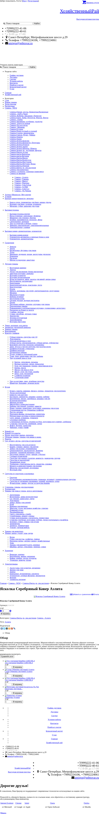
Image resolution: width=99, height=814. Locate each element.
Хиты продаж (10, 104)
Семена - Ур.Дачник (22, 191)
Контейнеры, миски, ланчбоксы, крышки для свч (30, 399)
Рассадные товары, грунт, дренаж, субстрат (27, 454)
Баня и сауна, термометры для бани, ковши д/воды (30, 202)
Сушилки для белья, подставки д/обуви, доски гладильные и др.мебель (39, 520)
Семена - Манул (21, 181)
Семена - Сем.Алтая (22, 185)
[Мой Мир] (7, 628)
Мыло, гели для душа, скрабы (26, 372)
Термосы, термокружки (19, 526)
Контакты (14, 83)
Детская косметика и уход (20, 341)
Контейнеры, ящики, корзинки (22, 556)
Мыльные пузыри (17, 295)
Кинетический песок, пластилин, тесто (26, 285)
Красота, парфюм (12, 333)
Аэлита (8, 622)
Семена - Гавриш (21, 179)
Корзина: (92, 3)
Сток (7, 100)
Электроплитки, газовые (20, 227)
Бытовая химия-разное (19, 235)
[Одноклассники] (9, 628)
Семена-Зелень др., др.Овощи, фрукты (25, 150)
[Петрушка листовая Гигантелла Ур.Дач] (22, 687)
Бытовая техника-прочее (20, 214)
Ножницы (14, 256)
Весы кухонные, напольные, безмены (25, 216)
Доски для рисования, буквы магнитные (26, 272)
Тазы (12, 543)
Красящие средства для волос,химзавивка (27, 345)
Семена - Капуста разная (20, 123)
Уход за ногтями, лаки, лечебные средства (27, 381)
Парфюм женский (17, 350)
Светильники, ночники (19, 222)
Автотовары (15, 495)
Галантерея (9, 243)
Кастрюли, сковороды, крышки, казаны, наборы (29, 397)
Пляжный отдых (16, 510)
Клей (12, 504)
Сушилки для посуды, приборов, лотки (26, 424)
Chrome (18, 803)
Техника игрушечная (18, 318)
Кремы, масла (20, 368)
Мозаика (13, 293)
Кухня (7, 387)
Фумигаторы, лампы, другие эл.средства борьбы (30, 483)
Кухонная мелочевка (18, 400)
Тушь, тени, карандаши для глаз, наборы (26, 356)
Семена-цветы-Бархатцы (20, 154)
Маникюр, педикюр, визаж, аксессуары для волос (30, 254)
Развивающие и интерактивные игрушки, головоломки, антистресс (38, 308)
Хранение (9, 551)
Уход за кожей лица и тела (20, 358)
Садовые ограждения (18, 456)
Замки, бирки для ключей (20, 502)
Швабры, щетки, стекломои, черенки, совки (28, 547)
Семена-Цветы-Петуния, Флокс (23, 164)
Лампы (12, 572)
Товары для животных (14, 531)
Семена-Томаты (16, 137)
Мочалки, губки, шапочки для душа (24, 206)
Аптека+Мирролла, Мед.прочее (18, 195)
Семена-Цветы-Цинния (19, 166)
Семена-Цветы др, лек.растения (23, 168)
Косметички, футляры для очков (23, 250)
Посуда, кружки (16, 412)
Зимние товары (11, 329)
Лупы (12, 252)
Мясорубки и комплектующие (22, 404)
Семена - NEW (11, 108)
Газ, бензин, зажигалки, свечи (22, 499)
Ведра (12, 537)
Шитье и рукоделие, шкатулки (22, 260)
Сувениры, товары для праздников (19, 487)
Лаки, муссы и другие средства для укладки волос (30, 347)
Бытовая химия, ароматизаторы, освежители (23, 231)
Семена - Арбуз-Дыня (19, 114)
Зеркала (13, 247)
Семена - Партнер (21, 183)
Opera (52, 803)
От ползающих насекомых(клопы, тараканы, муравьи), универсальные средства (43, 479)
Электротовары (11, 564)
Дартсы (13, 270)
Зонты (12, 248)
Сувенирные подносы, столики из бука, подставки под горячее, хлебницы (40, 422)
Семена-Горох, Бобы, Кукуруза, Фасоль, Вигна (29, 118)
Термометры (15, 524)
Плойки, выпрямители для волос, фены (26, 220)
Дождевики (14, 501)
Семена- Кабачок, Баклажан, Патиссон (26, 116)
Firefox (86, 803)
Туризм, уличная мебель (19, 527)
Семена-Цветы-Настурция (20, 162)
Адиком (8, 197)
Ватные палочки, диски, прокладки (29, 364)
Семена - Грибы (16, 120)
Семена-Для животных (19, 170)
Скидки (13, 79)
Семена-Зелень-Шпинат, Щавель (23, 148)
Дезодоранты (15, 339)
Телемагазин (10, 489)
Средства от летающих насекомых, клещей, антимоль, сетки (34, 481)
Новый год (9, 431)
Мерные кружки (16, 402)
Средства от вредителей (19, 460)
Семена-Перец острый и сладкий (23, 131)
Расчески (13, 258)
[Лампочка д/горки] (13, 695)
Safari (27, 803)
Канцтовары (15, 283)
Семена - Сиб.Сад (21, 189)
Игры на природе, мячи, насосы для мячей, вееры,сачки (33, 279)
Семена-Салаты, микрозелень (22, 133)
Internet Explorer (6, 803)
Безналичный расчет (18, 87)
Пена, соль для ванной (23, 374)
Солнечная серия (21, 377)
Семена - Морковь (17, 127)
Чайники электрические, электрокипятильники (29, 225)
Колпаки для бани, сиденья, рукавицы (25, 204)
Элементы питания (17, 579)
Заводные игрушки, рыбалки (22, 273)
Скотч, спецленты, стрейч (20, 514)
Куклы (12, 289)
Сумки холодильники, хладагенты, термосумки (29, 518)
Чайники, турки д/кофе (19, 427)
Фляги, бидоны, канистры (20, 425)
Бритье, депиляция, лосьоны (26, 362)
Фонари (13, 577)
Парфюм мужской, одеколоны (22, 349)
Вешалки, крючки (17, 554)
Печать (96, 594)
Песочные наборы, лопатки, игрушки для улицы (30, 304)
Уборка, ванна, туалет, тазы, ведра (19, 533)
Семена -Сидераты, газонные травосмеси (27, 172)
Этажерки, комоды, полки (20, 560)
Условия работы (16, 81)
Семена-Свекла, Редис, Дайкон (22, 135)
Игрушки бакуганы (18, 322)
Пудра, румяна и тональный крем (23, 354)
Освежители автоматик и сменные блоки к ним (29, 237)
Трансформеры (16, 320)
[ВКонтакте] (1, 628)
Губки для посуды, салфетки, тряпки (25, 539)
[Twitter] (4, 628)
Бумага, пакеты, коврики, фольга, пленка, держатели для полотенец (38, 391)
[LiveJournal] (14, 628)
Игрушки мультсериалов (20, 277)
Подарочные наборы (18, 352)
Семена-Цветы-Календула (20, 160)
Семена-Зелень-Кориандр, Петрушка (25, 143)
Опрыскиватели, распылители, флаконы (26, 451)
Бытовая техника (12, 210)
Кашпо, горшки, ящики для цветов (24, 447)
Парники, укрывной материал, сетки (25, 452)
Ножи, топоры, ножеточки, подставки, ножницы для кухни (34, 408)
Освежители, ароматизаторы (21, 239)
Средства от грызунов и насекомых (19, 474)
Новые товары (11, 102)
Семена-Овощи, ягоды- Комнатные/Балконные (29, 112)
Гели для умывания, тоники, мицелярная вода (33, 366)
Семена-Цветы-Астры (19, 152)
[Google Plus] (12, 628)
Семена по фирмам (17, 173)
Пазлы (12, 302)
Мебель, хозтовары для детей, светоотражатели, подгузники (34, 291)
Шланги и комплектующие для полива (26, 466)
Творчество (14, 316)
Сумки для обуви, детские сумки (23, 314)
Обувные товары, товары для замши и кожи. (23, 437)
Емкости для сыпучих (19, 395)
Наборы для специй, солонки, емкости (25, 406)
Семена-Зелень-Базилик (19, 141)
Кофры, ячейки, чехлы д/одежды (23, 558)
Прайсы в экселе (16, 85)
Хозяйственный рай (13, 95)
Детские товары (11, 264)
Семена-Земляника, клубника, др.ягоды (26, 121)
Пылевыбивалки (16, 512)
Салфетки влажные (22, 375)
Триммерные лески (17, 462)
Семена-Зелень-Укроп (19, 147)
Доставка (13, 77)
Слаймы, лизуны (17, 312)
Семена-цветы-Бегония (19, 156)
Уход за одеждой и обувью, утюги (23, 223)
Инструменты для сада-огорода (22, 445)
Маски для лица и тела (23, 370)
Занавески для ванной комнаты (18, 327)
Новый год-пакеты (12, 433)
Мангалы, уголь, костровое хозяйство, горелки (29, 508)
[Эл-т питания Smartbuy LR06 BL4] (20, 678)
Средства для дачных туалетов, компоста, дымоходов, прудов (35, 458)
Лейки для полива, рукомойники (23, 449)
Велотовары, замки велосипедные (24, 497)
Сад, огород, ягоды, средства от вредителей (23, 441)
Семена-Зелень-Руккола (19, 145)
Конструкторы (16, 287)
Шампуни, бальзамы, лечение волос (24, 383)
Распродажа (10, 106)
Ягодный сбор (15, 470)
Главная (8, 93)
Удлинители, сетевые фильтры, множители (27, 576)
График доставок (17, 75)
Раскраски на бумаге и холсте (22, 310)
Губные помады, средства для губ (23, 337)
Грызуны (13, 477)
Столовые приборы (18, 420)
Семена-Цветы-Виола (19, 158)
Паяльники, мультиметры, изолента (24, 574)
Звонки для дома (16, 570)
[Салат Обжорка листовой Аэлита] (19, 669)
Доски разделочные (18, 393)
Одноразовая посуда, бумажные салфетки (27, 410)
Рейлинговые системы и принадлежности (27, 416)
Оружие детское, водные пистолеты (24, 300)
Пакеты (8, 439)
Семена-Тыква (16, 139)
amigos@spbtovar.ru (20, 43)
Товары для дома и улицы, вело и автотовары (23, 491)
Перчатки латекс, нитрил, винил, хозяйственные (30, 541)
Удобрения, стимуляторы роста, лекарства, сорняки (31, 464)
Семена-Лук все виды (19, 125)
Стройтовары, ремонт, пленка (22, 516)
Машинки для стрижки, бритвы (23, 218)
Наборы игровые (17, 297)
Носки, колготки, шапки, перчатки (19, 435)
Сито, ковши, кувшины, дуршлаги (24, 418)
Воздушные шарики (18, 268)
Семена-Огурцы (16, 129)
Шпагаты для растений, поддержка (24, 468)
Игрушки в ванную (18, 275)
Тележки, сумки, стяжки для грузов (24, 522)
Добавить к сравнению (81, 594)
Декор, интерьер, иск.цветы (16, 325)
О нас (12, 89)
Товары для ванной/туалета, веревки (25, 545)
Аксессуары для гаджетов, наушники (25, 568)
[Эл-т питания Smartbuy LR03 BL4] (20, 661)
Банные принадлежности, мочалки (19, 198)
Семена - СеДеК (21, 187)
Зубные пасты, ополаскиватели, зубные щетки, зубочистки (34, 343)
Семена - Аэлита (21, 177)
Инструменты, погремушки (21, 281)
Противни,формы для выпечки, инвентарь (27, 414)
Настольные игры (17, 299)
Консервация (10, 331)
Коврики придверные (19, 506)
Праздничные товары (18, 306)
